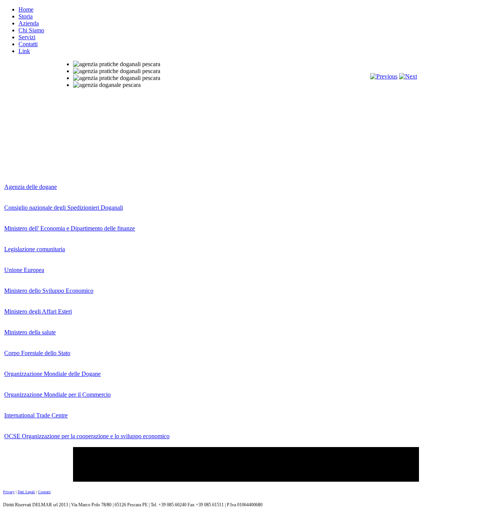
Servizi (26, 37)
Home (25, 9)
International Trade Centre (36, 415)
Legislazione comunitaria (34, 249)
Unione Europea (24, 270)
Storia (25, 16)
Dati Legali (26, 492)
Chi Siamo (31, 30)
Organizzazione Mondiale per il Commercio (57, 394)
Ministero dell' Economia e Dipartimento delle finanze (69, 228)
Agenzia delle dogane (30, 187)
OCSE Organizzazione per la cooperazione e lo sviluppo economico (87, 436)
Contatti (28, 44)
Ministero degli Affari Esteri (38, 311)
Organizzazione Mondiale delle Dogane (52, 373)
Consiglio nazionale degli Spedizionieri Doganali (63, 207)
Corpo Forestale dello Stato (37, 353)
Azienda (28, 23)
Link (24, 51)
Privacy (9, 492)
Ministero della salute (30, 332)
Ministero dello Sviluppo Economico (48, 290)
